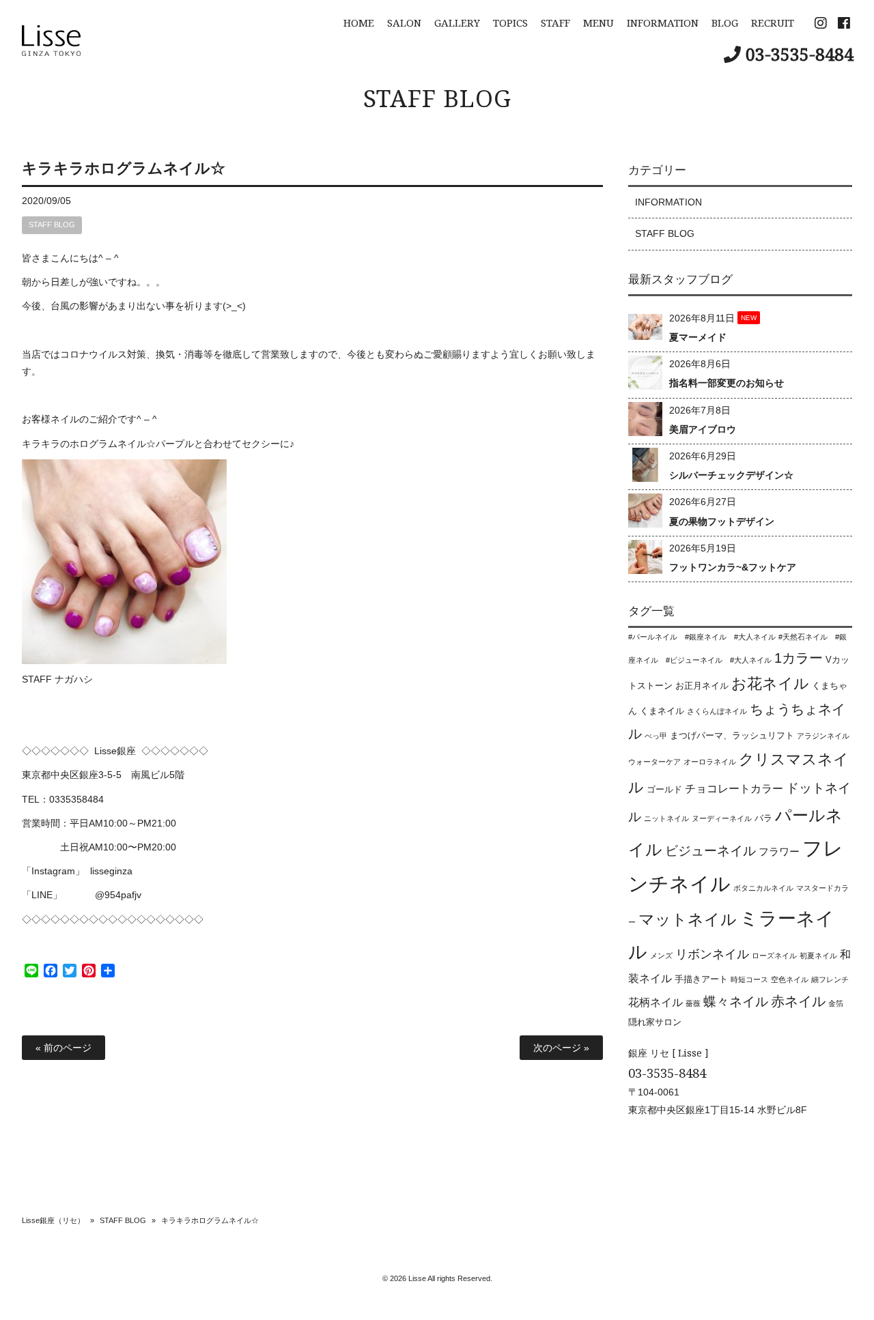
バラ (763, 818)
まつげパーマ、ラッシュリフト (732, 735)
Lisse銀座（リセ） (53, 1220)
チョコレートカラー (734, 788)
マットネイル (687, 919)
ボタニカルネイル (763, 888)
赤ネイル (798, 1001)
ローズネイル (774, 955)
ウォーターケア (654, 762)
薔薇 (693, 1003)
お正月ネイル (702, 685)
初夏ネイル (818, 955)
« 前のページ (63, 1047)
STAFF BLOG (437, 98)
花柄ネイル (655, 1002)
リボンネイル (712, 954)
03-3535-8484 (800, 54)
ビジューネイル (710, 850)
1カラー (798, 657)
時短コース (749, 979)
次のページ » (561, 1047)
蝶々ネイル (735, 1001)
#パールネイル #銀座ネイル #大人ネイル (702, 637)
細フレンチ (830, 979)
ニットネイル (666, 818)
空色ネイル (789, 979)
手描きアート (701, 979)
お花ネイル (770, 683)
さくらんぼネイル (717, 711)
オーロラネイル (709, 762)
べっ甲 (656, 736)
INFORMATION (668, 202)
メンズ (661, 955)
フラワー (779, 851)
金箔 (835, 1003)
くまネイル (662, 711)
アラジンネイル (823, 736)
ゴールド (664, 789)
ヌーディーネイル (722, 818)
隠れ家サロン (654, 1022)
